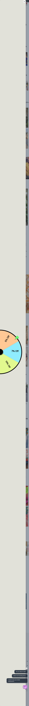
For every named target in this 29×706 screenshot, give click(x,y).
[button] (25, 687)
